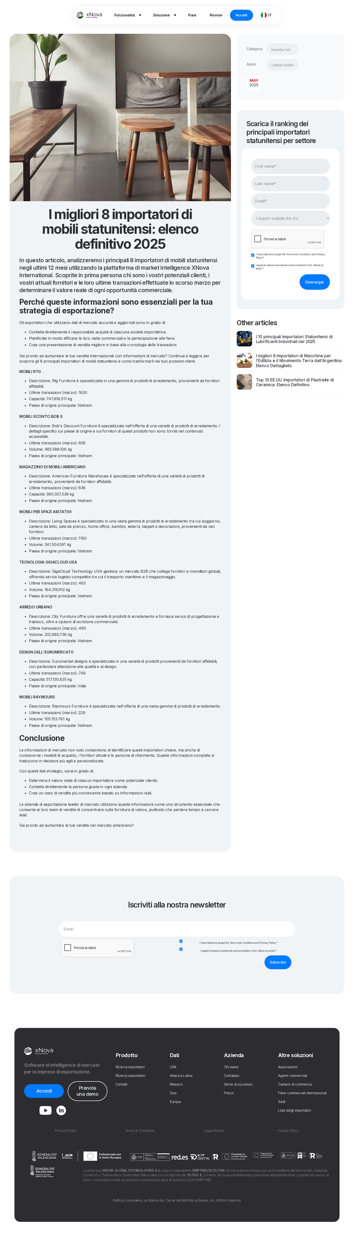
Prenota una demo (87, 1091)
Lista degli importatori (294, 1110)
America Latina (181, 1076)
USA (173, 1067)
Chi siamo (231, 1067)
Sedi (281, 1102)
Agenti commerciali (292, 1076)
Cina (173, 1093)
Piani (192, 15)
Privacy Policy (268, 942)
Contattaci (231, 1076)
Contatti (121, 1084)
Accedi (241, 15)
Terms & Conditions (140, 1131)
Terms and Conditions (298, 254)
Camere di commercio (295, 1084)
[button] (127, 15)
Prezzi (229, 1093)
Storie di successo (238, 1084)
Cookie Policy (288, 1131)
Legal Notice (214, 1131)
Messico (176, 1084)
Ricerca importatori (130, 1067)
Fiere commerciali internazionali (302, 1093)
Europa (175, 1102)
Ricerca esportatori (130, 1076)
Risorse (216, 15)
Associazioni (287, 1067)
